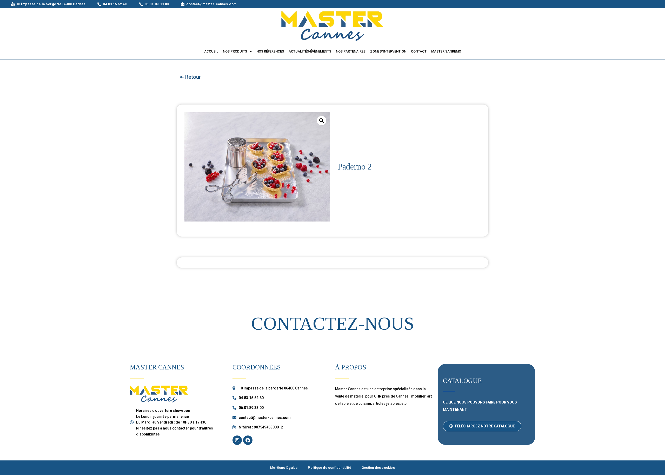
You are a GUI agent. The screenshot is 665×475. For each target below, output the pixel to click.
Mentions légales (283, 468)
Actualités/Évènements (310, 51)
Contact (419, 51)
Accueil (211, 51)
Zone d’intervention (388, 51)
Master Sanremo (446, 51)
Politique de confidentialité (329, 468)
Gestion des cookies (378, 468)
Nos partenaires (350, 51)
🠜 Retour (190, 77)
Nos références (270, 51)
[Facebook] (247, 440)
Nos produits (235, 51)
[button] (482, 426)
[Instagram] (237, 440)
